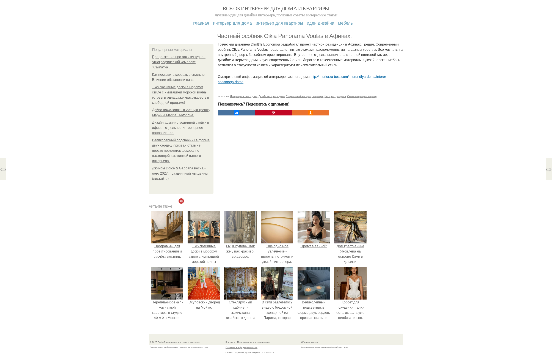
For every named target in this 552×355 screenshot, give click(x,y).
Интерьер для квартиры (279, 23)
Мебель (345, 23)
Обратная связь (309, 342)
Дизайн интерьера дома (272, 96)
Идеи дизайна (320, 23)
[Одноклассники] (310, 112)
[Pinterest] (273, 112)
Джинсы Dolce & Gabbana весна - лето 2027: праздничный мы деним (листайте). (180, 173)
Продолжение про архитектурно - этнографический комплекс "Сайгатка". (178, 62)
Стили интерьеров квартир (361, 96)
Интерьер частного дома (243, 96)
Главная (201, 23)
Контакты (230, 342)
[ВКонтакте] (236, 112)
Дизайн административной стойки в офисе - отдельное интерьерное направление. (180, 128)
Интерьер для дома (232, 23)
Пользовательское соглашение (253, 342)
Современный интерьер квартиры (304, 96)
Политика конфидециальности (241, 347)
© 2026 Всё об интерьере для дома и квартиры (174, 342)
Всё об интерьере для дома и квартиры (276, 8)
